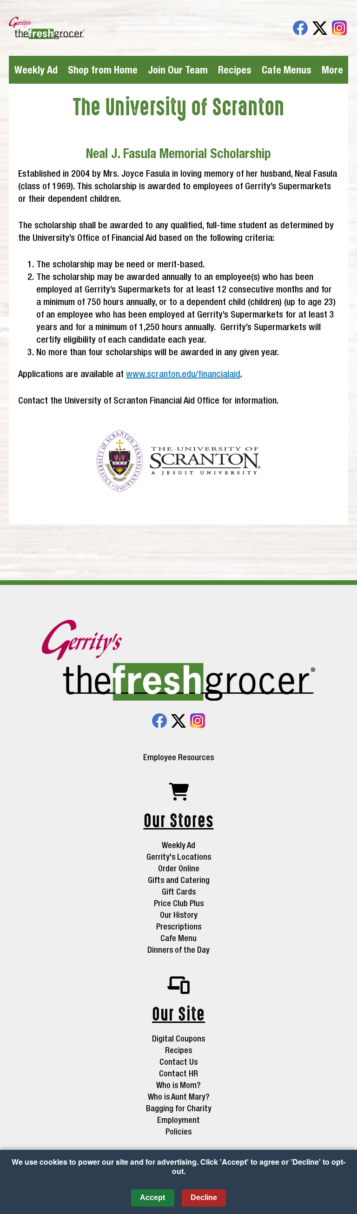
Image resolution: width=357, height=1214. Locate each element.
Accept (152, 1197)
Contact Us (178, 1062)
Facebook (300, 27)
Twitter (319, 27)
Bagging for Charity (179, 1108)
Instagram (339, 27)
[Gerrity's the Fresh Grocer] (178, 661)
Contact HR (178, 1073)
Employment (178, 1120)
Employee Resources (178, 757)
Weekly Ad (36, 70)
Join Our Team (178, 70)
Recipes (234, 70)
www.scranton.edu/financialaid (183, 373)
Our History (179, 915)
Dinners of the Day (178, 950)
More (332, 70)
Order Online (178, 868)
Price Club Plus (179, 903)
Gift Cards (179, 891)
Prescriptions (178, 926)
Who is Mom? (178, 1085)
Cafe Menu (178, 938)
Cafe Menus (286, 70)
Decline (204, 1197)
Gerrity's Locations (178, 857)
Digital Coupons (178, 1038)
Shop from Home (103, 70)
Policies (178, 1131)
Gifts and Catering (179, 880)
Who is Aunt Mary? (179, 1096)
